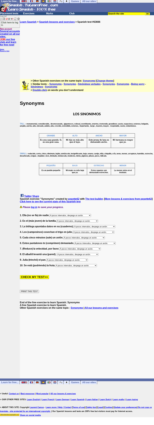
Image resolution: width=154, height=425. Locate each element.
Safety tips (91, 407)
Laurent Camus (37, 407)
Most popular (42, 393)
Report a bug (4, 51)
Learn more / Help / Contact (58, 407)
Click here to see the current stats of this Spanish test (50, 201)
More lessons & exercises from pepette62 (128, 199)
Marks (49, 13)
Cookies (108, 407)
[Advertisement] (87, 50)
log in (34, 207)
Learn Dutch (105, 399)
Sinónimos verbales (89, 84)
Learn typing (132, 399)
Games (75, 382)
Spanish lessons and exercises (57, 22)
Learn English (33, 399)
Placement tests (9, 13)
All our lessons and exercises (101, 308)
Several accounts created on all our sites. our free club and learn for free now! (10, 38)
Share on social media (30, 415)
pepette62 (73, 199)
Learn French (48, 399)
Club (72, 13)
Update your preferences (125, 407)
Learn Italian (92, 399)
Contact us (14, 393)
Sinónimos (37, 86)
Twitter (28, 196)
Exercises (28, 13)
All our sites (89, 382)
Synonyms (89, 80)
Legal (100, 407)
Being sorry (138, 84)
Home (2, 49)
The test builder (94, 199)
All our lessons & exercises (63, 393)
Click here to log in (9, 23)
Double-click (40, 90)
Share (35, 196)
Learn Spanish (28, 22)
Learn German (62, 399)
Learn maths (118, 399)
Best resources (27, 393)
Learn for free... (9, 382)
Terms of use (78, 407)
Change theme (105, 80)
